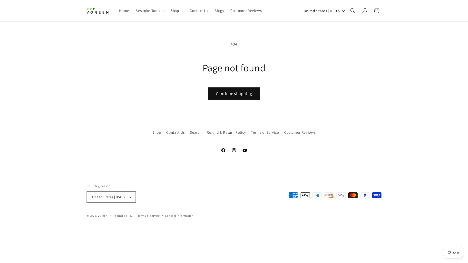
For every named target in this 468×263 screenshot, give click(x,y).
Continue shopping (234, 93)
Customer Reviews (300, 132)
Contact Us (175, 132)
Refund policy (122, 215)
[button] (149, 10)
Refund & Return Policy (226, 132)
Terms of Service (265, 132)
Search (196, 132)
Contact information (179, 215)
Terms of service (149, 215)
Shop (157, 132)
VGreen (103, 215)
